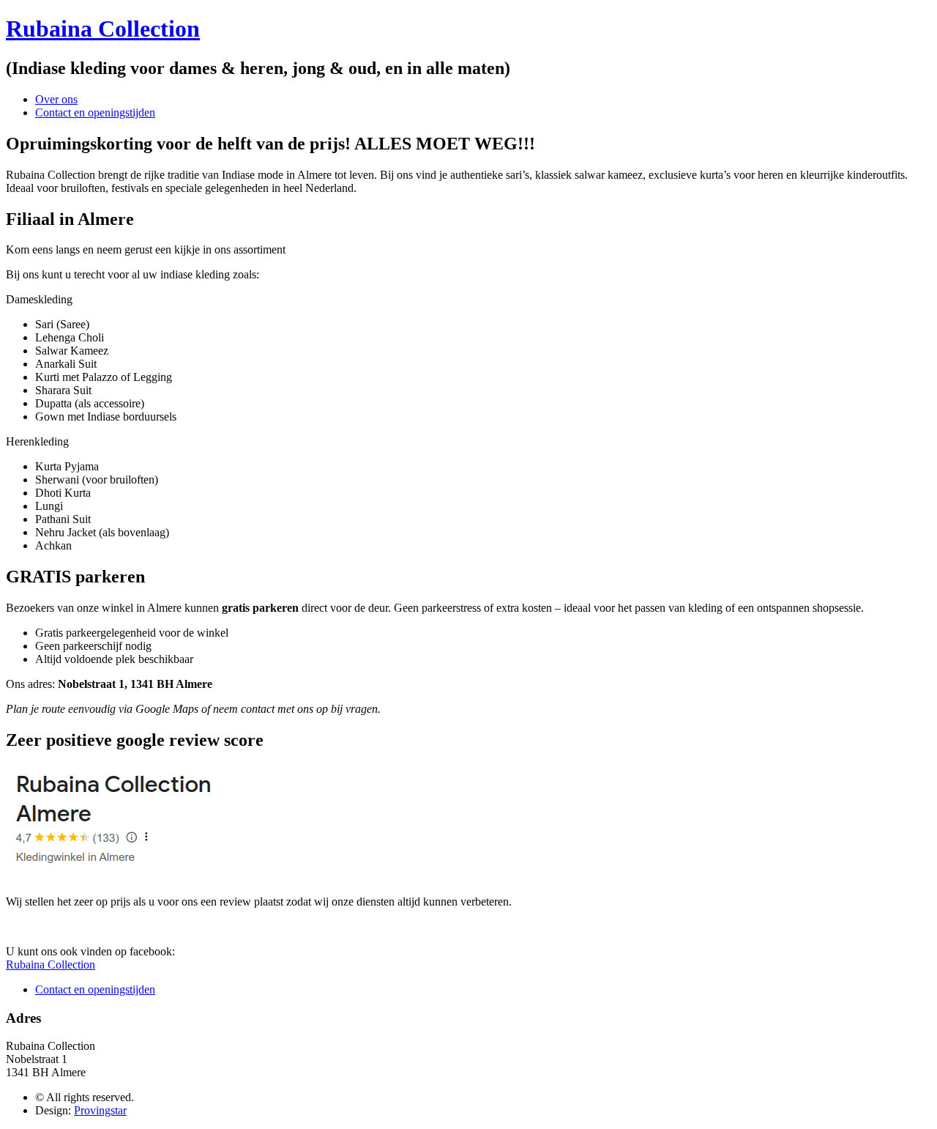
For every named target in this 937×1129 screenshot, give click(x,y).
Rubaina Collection (103, 28)
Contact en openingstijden (95, 112)
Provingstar (100, 1110)
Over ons (56, 99)
